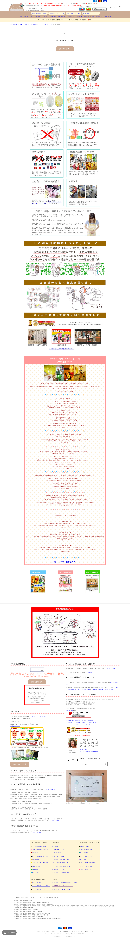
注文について (56, 846)
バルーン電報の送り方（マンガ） (41, 849)
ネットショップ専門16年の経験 (40, 856)
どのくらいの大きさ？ (38, 882)
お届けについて (56, 852)
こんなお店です (89, 720)
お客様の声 (87, 16)
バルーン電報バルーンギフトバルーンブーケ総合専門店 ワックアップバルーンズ (30, 24)
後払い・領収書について (58, 856)
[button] (111, 7)
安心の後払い (35, 852)
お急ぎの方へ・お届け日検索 (57, 16)
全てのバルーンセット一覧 (57, 13)
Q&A (93, 16)
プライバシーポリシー (86, 849)
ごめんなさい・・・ (37, 872)
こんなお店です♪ (84, 852)
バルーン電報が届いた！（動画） (41, 886)
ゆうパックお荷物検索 (84, 689)
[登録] (105, 764)
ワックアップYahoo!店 (72, 724)
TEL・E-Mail (69, 710)
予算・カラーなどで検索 (73, 13)
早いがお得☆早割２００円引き (60, 872)
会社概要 (98, 16)
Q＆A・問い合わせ (37, 866)
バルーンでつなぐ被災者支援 (87, 862)
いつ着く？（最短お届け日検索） (41, 862)
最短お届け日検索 (19, 764)
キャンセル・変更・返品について (61, 866)
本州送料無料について (58, 849)
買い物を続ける (65, 49)
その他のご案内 (106, 16)
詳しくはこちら (37, 682)
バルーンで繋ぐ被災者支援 (89, 752)
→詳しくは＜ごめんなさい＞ (38, 716)
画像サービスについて (58, 869)
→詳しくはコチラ (15, 726)
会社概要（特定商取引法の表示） (75, 720)
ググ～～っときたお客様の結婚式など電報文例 (64, 882)
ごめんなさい (70, 16)
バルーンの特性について (38, 889)
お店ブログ (83, 749)
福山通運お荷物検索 (98, 689)
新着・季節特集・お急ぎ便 (39, 13)
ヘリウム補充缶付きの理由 (39, 846)
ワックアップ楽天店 (84, 724)
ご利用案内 (79, 16)
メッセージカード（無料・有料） (61, 859)
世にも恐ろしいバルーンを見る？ (61, 889)
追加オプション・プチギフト (91, 13)
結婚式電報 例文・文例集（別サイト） (62, 886)
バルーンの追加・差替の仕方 (60, 862)
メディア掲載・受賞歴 (79, 722)
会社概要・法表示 (84, 846)
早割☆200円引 (24, 16)
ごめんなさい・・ (91, 722)
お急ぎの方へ (35, 859)
